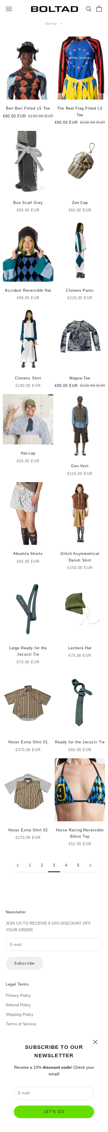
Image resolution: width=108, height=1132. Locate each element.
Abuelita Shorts (28, 553)
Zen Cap (80, 203)
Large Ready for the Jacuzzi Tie (28, 651)
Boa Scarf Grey (28, 203)
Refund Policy (18, 1005)
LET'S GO (54, 1112)
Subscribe (24, 963)
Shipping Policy (19, 1014)
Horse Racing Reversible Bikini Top (79, 833)
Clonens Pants (80, 290)
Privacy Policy (18, 995)
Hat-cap (28, 453)
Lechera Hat (79, 648)
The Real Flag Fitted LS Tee (80, 111)
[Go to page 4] (90, 865)
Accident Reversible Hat (28, 290)
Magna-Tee (79, 378)
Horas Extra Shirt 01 (28, 742)
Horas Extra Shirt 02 (28, 830)
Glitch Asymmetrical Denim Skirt (79, 556)
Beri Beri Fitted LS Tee (28, 108)
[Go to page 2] (18, 865)
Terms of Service (21, 1024)
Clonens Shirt (28, 378)
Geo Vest (80, 466)
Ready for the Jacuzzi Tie (80, 742)
